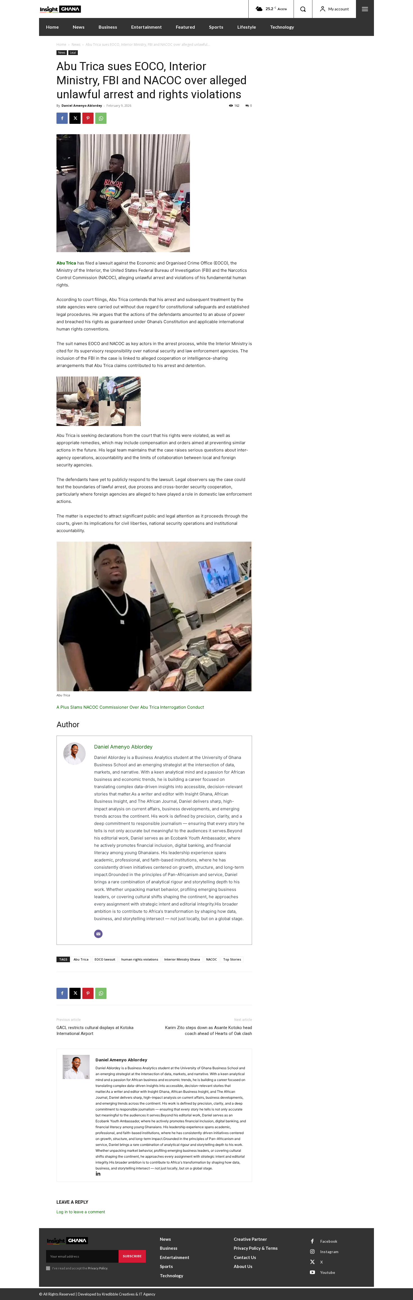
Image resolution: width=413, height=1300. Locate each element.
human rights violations (139, 959)
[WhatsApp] (100, 118)
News (76, 44)
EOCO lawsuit (105, 959)
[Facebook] (62, 118)
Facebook (328, 1241)
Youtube (327, 1272)
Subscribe (132, 1256)
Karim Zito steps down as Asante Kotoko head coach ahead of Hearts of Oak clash (208, 1030)
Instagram (329, 1251)
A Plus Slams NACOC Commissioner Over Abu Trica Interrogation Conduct (130, 707)
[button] (303, 9)
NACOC (211, 959)
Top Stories (232, 959)
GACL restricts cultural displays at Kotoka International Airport (94, 1030)
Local (73, 52)
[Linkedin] (100, 1174)
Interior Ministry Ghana (182, 959)
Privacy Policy (97, 1268)
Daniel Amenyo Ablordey (82, 105)
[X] (75, 118)
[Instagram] (312, 1252)
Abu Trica (66, 263)
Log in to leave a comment (80, 1211)
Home (61, 44)
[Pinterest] (88, 118)
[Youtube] (312, 1273)
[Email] (98, 934)
